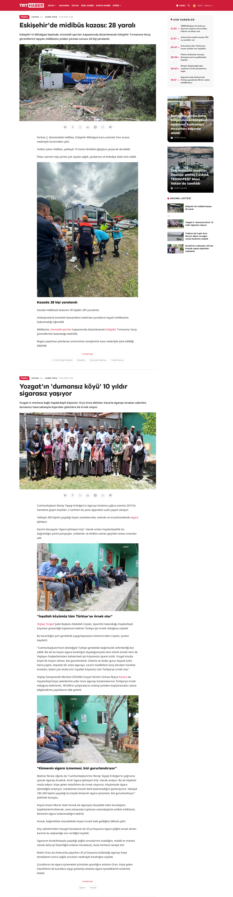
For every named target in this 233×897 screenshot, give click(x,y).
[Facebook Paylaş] (72, 127)
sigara (134, 517)
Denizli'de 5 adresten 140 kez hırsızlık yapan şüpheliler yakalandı (199, 248)
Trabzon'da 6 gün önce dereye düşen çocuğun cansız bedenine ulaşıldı (196, 236)
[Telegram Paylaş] (95, 127)
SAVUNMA (64, 6)
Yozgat (50, 624)
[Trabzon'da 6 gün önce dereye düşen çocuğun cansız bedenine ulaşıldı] (175, 236)
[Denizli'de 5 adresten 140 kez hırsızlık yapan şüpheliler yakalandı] (175, 248)
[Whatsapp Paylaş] (103, 127)
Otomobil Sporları (98, 360)
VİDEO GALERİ (180, 188)
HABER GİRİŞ (51, 17)
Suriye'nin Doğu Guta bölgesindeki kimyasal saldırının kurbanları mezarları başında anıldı (189, 124)
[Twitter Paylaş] (80, 127)
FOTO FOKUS (180, 138)
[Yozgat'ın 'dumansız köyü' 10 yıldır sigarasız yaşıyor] (175, 224)
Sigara (82, 887)
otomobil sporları (61, 329)
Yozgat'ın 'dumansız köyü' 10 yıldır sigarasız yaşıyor (199, 224)
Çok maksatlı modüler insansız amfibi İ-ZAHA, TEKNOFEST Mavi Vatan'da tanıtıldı (190, 177)
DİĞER (116, 6)
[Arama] (190, 5)
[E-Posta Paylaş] (110, 127)
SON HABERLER (184, 20)
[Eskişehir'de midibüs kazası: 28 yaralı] (175, 208)
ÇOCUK (75, 6)
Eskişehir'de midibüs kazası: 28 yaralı (198, 208)
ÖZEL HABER (87, 6)
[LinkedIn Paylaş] (87, 127)
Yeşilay (41, 624)
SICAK (51, 6)
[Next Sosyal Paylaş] (65, 127)
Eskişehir (111, 329)
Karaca (123, 677)
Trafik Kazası (117, 360)
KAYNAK (35, 17)
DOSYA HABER (103, 6)
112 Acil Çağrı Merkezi (62, 360)
